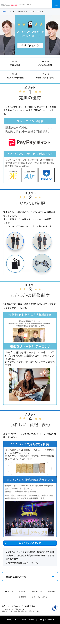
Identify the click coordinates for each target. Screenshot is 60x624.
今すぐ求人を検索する (30, 543)
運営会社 (22, 591)
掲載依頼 (51, 591)
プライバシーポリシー (40, 597)
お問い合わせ (37, 591)
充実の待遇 (15, 63)
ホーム (4, 11)
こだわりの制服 (45, 63)
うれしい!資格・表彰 (45, 76)
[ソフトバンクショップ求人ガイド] (16, 4)
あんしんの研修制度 (15, 76)
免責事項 (22, 597)
